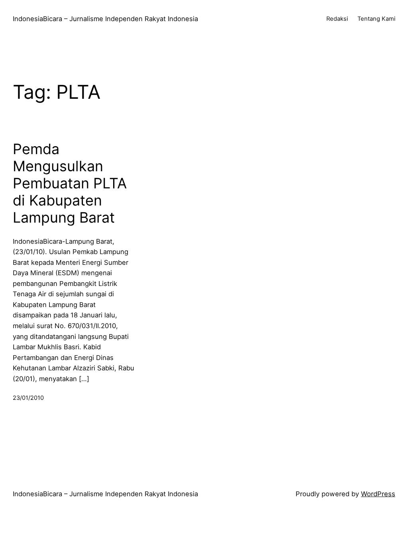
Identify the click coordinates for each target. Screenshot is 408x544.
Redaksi (337, 18)
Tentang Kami (376, 18)
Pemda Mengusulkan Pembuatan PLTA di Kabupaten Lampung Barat (70, 184)
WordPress (378, 494)
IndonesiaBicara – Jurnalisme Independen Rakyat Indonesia (105, 19)
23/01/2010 (28, 397)
